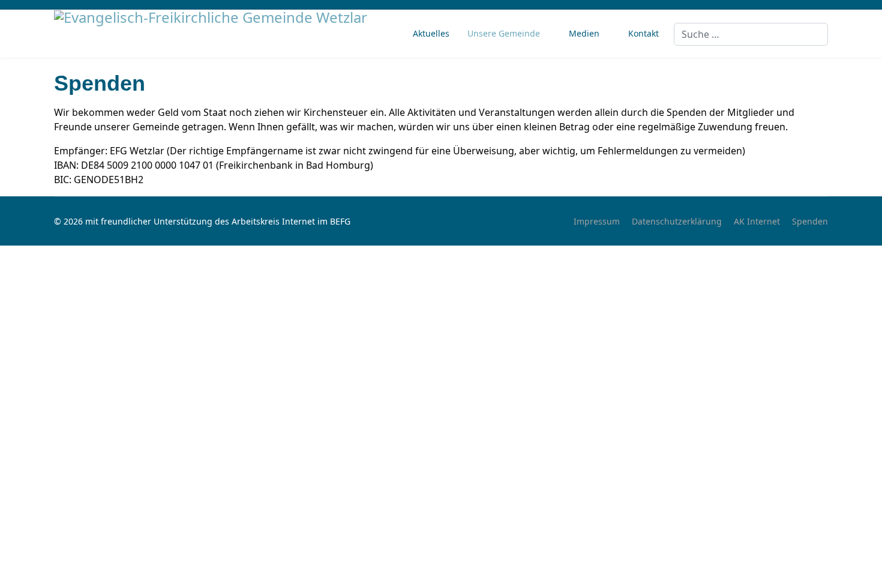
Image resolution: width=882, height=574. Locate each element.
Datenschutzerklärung (677, 221)
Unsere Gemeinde (503, 33)
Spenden (810, 221)
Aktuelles (431, 33)
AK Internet (757, 221)
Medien (584, 33)
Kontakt (643, 33)
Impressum (597, 221)
